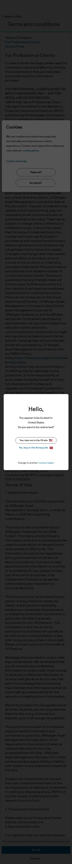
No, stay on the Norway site (33, 448)
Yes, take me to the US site (34, 440)
